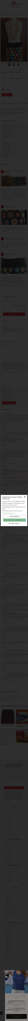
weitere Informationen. (16, 511)
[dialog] (14, 510)
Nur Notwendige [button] (14, 516)
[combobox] (24, 497)
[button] (14, 513)
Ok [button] (14, 520)
